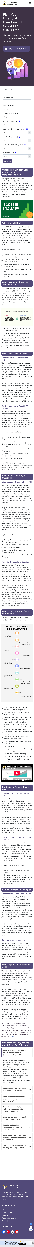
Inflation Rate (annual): (10, 137)
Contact (5, 1221)
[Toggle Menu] (30, 3)
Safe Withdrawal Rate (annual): (13, 145)
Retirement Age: (8, 98)
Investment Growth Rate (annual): (14, 129)
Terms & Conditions (9, 1218)
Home (4, 1209)
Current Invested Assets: (11, 113)
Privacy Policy (7, 1212)
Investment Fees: (9, 153)
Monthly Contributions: (11, 121)
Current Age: (7, 90)
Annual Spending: (9, 105)
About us (5, 1215)
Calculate (7, 161)
